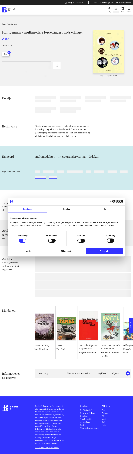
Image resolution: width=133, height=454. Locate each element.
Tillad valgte (66, 251)
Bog (5, 54)
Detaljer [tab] (66, 209)
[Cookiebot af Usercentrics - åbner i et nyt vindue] (111, 201)
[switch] (52, 241)
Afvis (28, 251)
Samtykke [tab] (27, 209)
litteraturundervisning (72, 156)
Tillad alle (104, 251)
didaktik (94, 156)
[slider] (109, 53)
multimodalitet (45, 156)
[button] (83, 373)
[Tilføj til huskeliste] (57, 65)
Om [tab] (105, 209)
